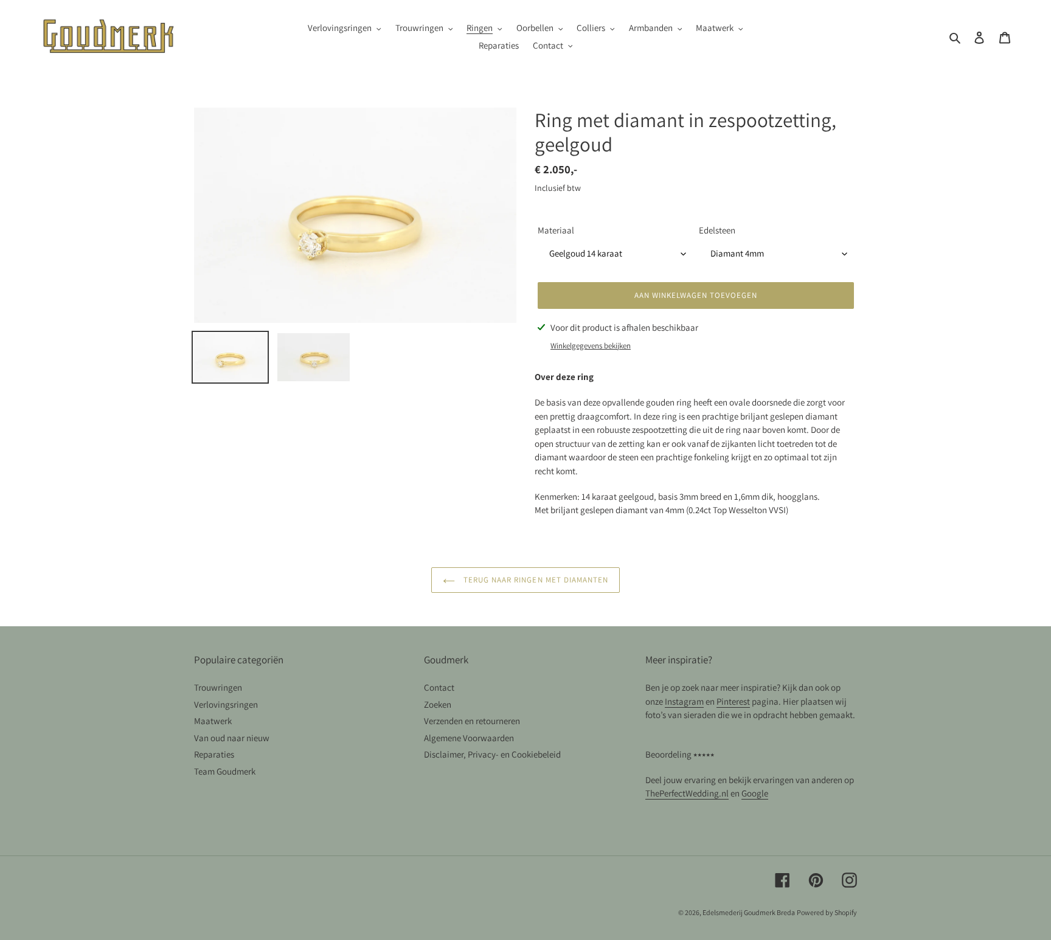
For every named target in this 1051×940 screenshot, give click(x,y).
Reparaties (214, 754)
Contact (439, 687)
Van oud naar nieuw (231, 738)
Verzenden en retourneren (472, 721)
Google (754, 793)
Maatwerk (213, 721)
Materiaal (556, 230)
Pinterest (733, 701)
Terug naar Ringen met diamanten (534, 580)
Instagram (684, 701)
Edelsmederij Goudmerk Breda (748, 912)
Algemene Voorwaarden (469, 738)
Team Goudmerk (224, 771)
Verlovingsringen (226, 704)
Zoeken (437, 704)
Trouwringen (218, 687)
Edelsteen (717, 230)
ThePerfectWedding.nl (687, 793)
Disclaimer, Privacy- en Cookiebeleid (492, 754)
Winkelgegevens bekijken (590, 345)
